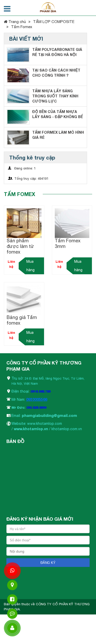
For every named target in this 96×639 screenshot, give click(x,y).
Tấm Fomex (21, 27)
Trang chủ (16, 21)
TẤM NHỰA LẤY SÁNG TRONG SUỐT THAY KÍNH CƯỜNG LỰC (55, 96)
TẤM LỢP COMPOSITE (53, 21)
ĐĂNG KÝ (48, 563)
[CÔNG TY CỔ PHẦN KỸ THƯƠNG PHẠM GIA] (48, 7)
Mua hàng (30, 265)
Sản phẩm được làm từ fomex (20, 246)
